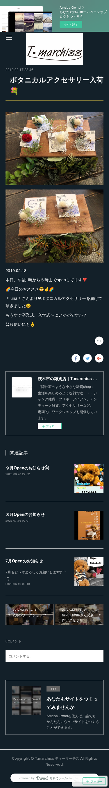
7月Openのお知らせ (24, 561)
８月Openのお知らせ (25, 514)
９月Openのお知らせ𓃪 (27, 468)
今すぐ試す (71, 24)
